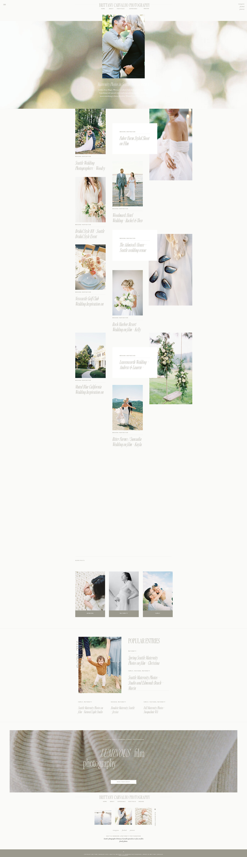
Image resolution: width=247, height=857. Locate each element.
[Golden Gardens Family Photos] (123, 101)
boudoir (114, 702)
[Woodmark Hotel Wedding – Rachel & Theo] (127, 183)
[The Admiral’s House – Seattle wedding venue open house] (170, 270)
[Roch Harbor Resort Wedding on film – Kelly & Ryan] (127, 292)
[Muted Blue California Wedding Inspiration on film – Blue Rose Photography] (90, 355)
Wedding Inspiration (127, 131)
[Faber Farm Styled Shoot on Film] (170, 144)
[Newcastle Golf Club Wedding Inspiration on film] (90, 267)
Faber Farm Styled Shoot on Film (134, 140)
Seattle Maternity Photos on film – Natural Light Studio (90, 709)
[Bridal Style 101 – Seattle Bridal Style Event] (90, 199)
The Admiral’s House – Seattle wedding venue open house (133, 250)
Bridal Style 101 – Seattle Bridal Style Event (89, 233)
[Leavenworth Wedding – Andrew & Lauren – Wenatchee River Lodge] (170, 368)
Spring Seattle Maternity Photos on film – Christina (143, 660)
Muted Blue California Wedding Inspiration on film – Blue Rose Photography (89, 394)
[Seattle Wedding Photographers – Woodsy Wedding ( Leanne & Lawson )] (90, 131)
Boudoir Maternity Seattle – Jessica (123, 709)
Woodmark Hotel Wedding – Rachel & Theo (127, 217)
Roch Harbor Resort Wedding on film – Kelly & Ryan (126, 329)
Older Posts (80, 560)
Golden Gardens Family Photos (123, 84)
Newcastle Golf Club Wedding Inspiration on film (89, 303)
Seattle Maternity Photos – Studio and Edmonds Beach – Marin (145, 682)
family (130, 671)
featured (137, 671)
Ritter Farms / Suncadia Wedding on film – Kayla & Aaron (127, 444)
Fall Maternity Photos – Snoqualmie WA (154, 709)
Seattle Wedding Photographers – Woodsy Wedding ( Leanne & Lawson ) (90, 171)
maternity (132, 651)
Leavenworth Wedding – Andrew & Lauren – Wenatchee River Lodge (134, 367)
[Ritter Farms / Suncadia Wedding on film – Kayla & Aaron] (127, 407)
